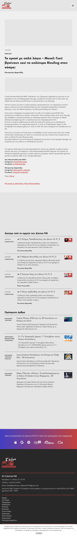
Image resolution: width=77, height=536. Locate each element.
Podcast (8, 54)
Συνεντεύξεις (6, 511)
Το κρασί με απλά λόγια (14, 184)
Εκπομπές (5, 509)
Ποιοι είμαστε (7, 516)
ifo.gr (12, 176)
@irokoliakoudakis (20, 162)
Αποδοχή (39, 533)
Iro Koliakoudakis (19, 164)
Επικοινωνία (6, 518)
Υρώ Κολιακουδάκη (32, 184)
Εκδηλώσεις (6, 505)
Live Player (5, 500)
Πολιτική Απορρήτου (9, 520)
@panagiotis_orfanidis (21, 170)
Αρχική (4, 498)
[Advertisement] (38, 33)
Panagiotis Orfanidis (20, 172)
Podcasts (5, 507)
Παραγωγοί (6, 514)
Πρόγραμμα (6, 502)
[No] (75, 530)
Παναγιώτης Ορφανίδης (14, 72)
